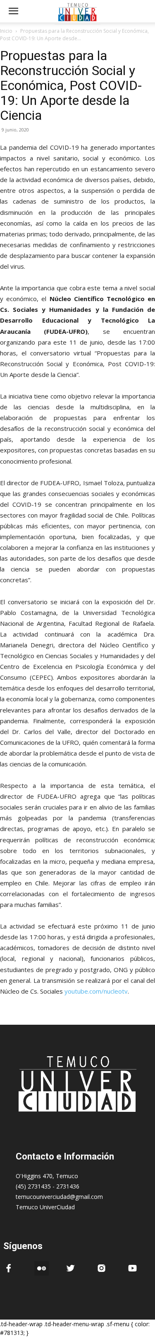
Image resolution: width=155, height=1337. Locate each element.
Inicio (6, 30)
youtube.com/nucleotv (96, 991)
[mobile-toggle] (13, 11)
